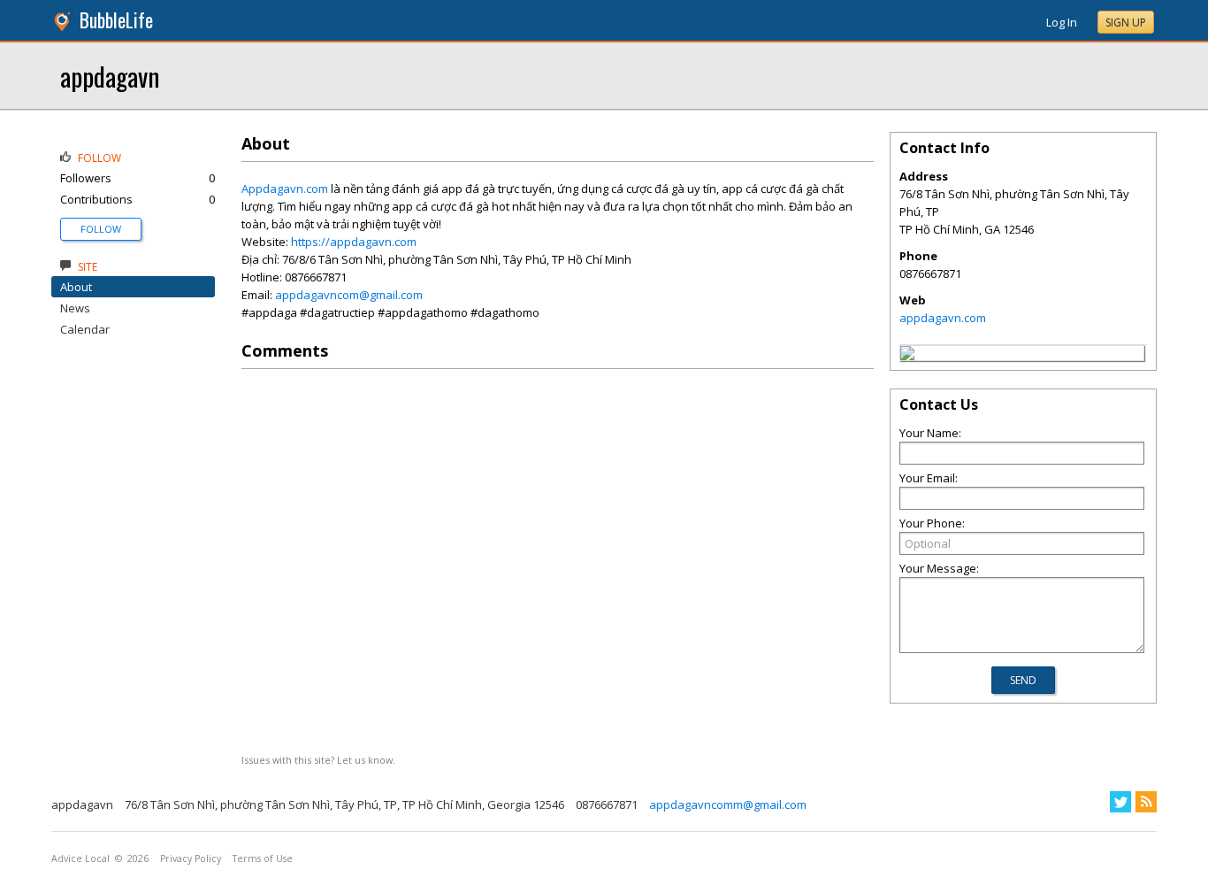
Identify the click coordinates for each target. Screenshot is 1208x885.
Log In (1061, 22)
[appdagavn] (907, 356)
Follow (100, 228)
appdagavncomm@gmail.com (728, 804)
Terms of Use (263, 858)
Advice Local (80, 858)
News (75, 308)
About (76, 287)
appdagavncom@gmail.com (349, 295)
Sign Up (1125, 22)
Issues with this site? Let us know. (318, 759)
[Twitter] (1120, 801)
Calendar (85, 329)
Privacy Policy (190, 858)
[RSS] (1146, 801)
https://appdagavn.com (354, 242)
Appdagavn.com (284, 188)
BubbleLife (116, 20)
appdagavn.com (942, 318)
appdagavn (109, 76)
